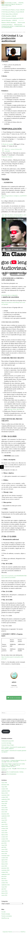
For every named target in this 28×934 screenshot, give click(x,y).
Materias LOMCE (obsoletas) (8, 22)
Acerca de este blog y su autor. (9, 2)
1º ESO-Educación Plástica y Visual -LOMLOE (12, 9)
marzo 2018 (4, 832)
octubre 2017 (4, 836)
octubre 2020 (4, 797)
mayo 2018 (4, 830)
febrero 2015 (4, 864)
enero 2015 (4, 866)
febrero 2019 (4, 826)
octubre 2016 (4, 839)
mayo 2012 (4, 887)
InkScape (10, 409)
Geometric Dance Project (7, 745)
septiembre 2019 (5, 816)
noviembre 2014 (5, 870)
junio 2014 (3, 876)
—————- (4, 7)
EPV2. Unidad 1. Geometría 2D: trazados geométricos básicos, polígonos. (13, 747)
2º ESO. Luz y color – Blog (7, 768)
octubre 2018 (4, 828)
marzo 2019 (4, 824)
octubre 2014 (4, 872)
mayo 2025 (4, 786)
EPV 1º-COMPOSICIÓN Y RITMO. (15, 772)
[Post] (2, 467)
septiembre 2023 (5, 791)
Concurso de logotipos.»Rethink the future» (10, 766)
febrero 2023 (4, 793)
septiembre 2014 (5, 874)
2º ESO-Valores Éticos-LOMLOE (9, 14)
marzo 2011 (4, 895)
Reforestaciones (18, 24)
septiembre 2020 (5, 799)
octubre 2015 (4, 857)
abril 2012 (3, 889)
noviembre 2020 (5, 795)
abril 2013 (3, 878)
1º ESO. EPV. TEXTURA (12, 761)
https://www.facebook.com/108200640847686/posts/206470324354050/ (14, 576)
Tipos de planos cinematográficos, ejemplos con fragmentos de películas (16, 216)
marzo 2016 (4, 849)
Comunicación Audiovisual (11, 32)
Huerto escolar (21, 22)
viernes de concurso (6, 157)
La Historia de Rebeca (6, 24)
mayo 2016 (4, 845)
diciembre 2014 (5, 868)
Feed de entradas (5, 914)
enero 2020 (4, 811)
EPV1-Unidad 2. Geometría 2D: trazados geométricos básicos (13, 751)
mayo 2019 (4, 820)
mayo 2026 (4, 782)
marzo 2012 (4, 891)
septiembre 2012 (5, 884)
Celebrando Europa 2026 (7, 741)
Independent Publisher (7, 931)
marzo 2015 (4, 861)
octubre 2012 (4, 882)
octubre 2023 (4, 788)
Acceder (3, 911)
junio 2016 (3, 843)
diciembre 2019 (5, 814)
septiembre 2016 (5, 841)
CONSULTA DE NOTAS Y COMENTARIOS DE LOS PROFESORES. (13, 27)
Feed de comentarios (6, 916)
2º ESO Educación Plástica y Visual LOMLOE (12, 12)
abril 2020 (3, 805)
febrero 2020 (4, 809)
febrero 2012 (4, 893)
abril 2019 (3, 822)
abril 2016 (3, 847)
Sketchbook (20, 409)
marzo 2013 (4, 880)
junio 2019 (3, 818)
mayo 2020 (4, 803)
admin (2, 32)
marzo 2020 (4, 807)
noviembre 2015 (5, 855)
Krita (14, 409)
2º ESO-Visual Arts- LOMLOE (8, 16)
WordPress (23, 931)
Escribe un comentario (15, 697)
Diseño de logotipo (8, 144)
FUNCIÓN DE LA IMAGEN (9, 295)
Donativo (5, 731)
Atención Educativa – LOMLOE (9, 20)
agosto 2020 (4, 801)
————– (21, 20)
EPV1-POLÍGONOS (11, 774)
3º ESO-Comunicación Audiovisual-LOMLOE (12, 18)
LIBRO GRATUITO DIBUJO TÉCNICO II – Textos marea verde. (12, 5)
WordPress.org (5, 918)
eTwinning (20, 2)
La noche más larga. (6, 743)
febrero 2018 (4, 834)
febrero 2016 (4, 851)
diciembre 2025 (5, 784)
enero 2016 (4, 853)
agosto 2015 (4, 859)
